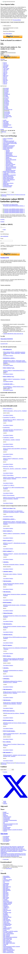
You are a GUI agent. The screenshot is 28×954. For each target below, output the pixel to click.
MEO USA (5, 896)
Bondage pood (6, 149)
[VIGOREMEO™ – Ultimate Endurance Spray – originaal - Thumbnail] (15, 387)
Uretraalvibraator (6, 923)
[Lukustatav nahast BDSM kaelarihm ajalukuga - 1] (14, 209)
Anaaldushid (5, 173)
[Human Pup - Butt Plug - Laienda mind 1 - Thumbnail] (15, 468)
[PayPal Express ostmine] (12, 37)
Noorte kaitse (6, 859)
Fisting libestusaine (7, 910)
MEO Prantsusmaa (7, 886)
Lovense (5, 930)
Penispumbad (6, 144)
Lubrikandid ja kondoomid (8, 141)
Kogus (2, 238)
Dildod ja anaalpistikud (8, 138)
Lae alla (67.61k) (4, 343)
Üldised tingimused (7, 816)
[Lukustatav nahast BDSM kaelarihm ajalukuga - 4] (14, 212)
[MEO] (3, 131)
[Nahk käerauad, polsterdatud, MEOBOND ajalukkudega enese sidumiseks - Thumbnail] (15, 703)
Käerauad (8, 150)
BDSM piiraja (9, 158)
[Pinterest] (4, 227)
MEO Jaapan (6, 898)
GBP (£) (5, 74)
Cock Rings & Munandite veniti (9, 142)
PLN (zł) (5, 77)
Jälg (4, 822)
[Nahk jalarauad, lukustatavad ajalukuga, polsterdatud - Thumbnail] (15, 595)
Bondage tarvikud (9, 165)
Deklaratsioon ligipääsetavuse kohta (10, 823)
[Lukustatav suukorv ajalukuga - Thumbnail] (12, 574)
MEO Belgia (5, 893)
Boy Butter (5, 913)
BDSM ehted (6, 184)
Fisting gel (5, 909)
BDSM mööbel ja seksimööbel (9, 174)
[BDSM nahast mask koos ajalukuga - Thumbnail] (13, 713)
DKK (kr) (5, 73)
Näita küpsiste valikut (5, 22)
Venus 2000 (5, 944)
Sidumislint (8, 160)
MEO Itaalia (5, 887)
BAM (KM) (5, 66)
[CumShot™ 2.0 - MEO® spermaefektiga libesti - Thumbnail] (15, 488)
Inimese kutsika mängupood (9, 179)
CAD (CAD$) (6, 68)
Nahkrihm (5, 182)
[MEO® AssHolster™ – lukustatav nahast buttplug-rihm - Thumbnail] (15, 554)
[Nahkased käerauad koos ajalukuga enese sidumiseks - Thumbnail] (15, 616)
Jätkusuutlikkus (6, 876)
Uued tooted (5, 122)
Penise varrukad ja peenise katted (10, 143)
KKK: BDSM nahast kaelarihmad (10, 937)
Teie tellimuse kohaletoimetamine (10, 820)
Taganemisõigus (6, 819)
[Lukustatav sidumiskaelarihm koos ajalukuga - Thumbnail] (15, 671)
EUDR (4, 945)
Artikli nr (4, 224)
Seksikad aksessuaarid (7, 185)
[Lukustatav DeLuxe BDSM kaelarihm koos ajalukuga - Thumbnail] (15, 638)
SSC (4, 882)
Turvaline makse (6, 817)
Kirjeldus (2, 221)
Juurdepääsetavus (6, 877)
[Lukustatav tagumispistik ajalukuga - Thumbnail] (13, 564)
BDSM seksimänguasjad (8, 178)
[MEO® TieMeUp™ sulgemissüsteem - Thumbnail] (14, 379)
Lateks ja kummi (6, 180)
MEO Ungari (6, 894)
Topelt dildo (5, 918)
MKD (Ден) (5, 75)
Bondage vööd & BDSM (11, 159)
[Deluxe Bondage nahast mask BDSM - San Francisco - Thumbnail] (15, 449)
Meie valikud (6, 121)
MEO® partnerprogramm (8, 952)
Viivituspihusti (6, 883)
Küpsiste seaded (6, 828)
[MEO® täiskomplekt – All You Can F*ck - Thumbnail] (15, 410)
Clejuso (4, 926)
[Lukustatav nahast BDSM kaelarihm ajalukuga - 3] (14, 211)
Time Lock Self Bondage (11, 166)
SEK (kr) (5, 81)
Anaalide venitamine (7, 927)
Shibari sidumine (9, 163)
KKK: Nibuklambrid (7, 941)
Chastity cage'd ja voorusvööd (9, 172)
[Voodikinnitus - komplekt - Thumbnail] (11, 439)
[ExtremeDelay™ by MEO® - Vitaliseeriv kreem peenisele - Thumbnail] (15, 420)
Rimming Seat (6, 916)
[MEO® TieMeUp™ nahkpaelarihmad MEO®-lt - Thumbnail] (15, 371)
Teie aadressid (6, 838)
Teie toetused (6, 837)
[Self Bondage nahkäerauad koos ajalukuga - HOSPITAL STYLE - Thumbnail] (15, 682)
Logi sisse (3, 59)
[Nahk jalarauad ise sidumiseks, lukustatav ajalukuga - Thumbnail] (15, 627)
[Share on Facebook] (3, 227)
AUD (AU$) (5, 65)
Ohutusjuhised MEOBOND (7, 338)
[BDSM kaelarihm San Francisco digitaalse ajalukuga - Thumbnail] (15, 724)
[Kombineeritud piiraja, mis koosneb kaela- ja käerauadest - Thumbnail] (15, 430)
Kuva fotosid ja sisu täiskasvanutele (10, 204)
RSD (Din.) (5, 80)
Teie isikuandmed (6, 839)
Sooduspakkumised (7, 124)
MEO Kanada (6, 897)
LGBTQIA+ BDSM (7, 879)
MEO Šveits (5, 885)
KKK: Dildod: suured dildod (9, 943)
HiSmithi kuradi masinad (8, 146)
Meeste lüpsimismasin (7, 901)
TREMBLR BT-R (7, 904)
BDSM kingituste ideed (10, 170)
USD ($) (5, 63)
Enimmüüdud (6, 123)
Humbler (7, 157)
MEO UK (5, 891)
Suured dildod (6, 900)
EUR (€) (5, 62)
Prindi (4, 229)
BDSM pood (5, 813)
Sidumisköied (8, 162)
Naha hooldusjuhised (7, 938)
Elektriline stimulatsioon (8, 176)
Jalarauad (8, 151)
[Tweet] (1, 227)
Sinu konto (4, 833)
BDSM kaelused (9, 152)
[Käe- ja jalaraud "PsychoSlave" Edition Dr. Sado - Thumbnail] (15, 745)
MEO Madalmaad (7, 890)
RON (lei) (5, 79)
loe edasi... (3, 219)
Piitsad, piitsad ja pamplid (8, 177)
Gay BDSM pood (6, 925)
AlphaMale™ (6, 906)
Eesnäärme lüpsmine (7, 924)
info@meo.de (9, 868)
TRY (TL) (5, 82)
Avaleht (4, 120)
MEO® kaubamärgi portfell (9, 950)
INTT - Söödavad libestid (8, 933)
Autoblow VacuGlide (7, 903)
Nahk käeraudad (6, 919)
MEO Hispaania (6, 889)
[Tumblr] (2, 227)
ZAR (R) (5, 83)
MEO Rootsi (5, 892)
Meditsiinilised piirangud (11, 167)
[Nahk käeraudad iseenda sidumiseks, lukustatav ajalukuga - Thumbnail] (15, 584)
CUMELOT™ (6, 907)
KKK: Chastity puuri (7, 939)
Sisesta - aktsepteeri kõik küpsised (17, 22)
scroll (2, 870)
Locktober (5, 899)
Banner (4, 814)
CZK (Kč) (5, 72)
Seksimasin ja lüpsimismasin (9, 145)
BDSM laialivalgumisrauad (11, 156)
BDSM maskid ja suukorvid (9, 171)
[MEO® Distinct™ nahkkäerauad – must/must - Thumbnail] (15, 459)
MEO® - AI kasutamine (8, 951)
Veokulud (5, 826)
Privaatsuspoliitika (7, 827)
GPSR (7, 257)
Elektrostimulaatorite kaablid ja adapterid (11, 946)
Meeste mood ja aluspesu (8, 183)
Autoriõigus (5, 821)
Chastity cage (6, 921)
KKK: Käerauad (6, 934)
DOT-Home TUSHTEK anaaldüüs (10, 931)
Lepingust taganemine (7, 127)
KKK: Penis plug (6, 940)
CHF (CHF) (5, 69)
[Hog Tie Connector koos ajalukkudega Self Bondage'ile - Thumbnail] (15, 649)
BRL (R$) (5, 67)
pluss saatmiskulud (4, 236)
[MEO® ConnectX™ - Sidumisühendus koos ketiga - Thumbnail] (15, 544)
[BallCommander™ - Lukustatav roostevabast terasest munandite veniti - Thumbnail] (15, 756)
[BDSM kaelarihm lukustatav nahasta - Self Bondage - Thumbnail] (15, 606)
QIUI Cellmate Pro (7, 920)
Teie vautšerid (6, 841)
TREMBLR (5, 914)
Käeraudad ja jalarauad (10, 164)
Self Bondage (8, 169)
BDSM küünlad (6, 928)
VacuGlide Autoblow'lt (8, 932)
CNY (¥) (5, 70)
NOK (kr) (5, 76)
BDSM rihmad (9, 153)
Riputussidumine (9, 155)
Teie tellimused (6, 836)
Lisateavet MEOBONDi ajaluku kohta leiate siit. (13, 333)
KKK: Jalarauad (6, 935)
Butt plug (5, 911)
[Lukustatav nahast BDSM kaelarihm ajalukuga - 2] (14, 210)
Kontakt (2, 129)
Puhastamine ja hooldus (8, 948)
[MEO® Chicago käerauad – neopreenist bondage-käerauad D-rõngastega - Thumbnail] (15, 498)
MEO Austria (6, 884)
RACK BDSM (6, 880)
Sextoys (4, 139)
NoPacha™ (5, 905)
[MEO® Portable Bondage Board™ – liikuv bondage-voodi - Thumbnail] (15, 734)
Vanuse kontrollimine (7, 947)
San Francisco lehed (7, 186)
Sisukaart (5, 830)
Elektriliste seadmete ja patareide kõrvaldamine (12, 829)
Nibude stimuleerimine (7, 148)
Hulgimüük (5, 126)
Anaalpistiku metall (7, 912)
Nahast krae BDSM (7, 917)
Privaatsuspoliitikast (17, 19)
